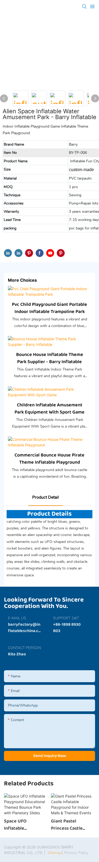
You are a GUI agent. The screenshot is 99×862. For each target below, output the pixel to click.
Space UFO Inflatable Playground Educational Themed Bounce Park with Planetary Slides (25, 825)
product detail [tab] (45, 497)
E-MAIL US (17, 618)
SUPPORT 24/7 (66, 618)
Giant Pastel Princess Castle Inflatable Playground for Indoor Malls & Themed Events (67, 825)
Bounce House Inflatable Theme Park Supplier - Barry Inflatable (49, 358)
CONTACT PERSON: (25, 647)
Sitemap (54, 852)
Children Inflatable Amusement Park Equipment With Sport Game (49, 409)
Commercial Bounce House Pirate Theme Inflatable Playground (49, 459)
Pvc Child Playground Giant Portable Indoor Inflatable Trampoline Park (49, 308)
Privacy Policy (76, 852)
